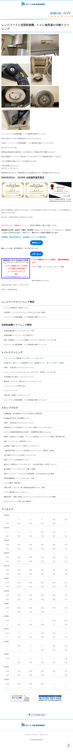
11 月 (18, 544)
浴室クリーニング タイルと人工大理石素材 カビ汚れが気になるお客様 (29, 474)
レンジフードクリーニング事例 (17, 301)
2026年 (6, 515)
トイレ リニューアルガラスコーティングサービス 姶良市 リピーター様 (30, 372)
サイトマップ (44, 734)
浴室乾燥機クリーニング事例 (16, 324)
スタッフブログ (9, 407)
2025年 (6, 528)
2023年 (6, 553)
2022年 (6, 566)
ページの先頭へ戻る (37, 715)
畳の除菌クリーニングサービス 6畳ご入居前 (19, 469)
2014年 (6, 667)
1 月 (66, 536)
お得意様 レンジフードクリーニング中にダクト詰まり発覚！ (25, 312)
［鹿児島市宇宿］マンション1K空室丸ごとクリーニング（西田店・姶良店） (30, 450)
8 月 (54, 519)
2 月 (54, 523)
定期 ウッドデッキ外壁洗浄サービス (16, 460)
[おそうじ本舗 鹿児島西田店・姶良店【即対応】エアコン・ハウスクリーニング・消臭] (36, 3)
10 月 (30, 544)
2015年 (6, 654)
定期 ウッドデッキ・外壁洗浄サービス (17, 441)
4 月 (30, 523)
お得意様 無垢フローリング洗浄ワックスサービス (21, 446)
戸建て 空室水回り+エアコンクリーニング (19, 367)
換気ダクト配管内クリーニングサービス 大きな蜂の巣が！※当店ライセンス (30, 464)
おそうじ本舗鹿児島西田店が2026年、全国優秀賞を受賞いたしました (28, 432)
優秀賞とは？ (36, 243)
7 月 (65, 519)
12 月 (7, 544)
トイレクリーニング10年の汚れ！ (15, 386)
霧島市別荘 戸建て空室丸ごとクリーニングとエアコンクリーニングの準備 (30, 497)
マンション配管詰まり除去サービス (16, 308)
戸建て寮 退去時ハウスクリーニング (17, 395)
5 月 (19, 523)
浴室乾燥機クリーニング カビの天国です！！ (20, 335)
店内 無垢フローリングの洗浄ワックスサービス (20, 455)
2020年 (6, 591)
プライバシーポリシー (31, 734)
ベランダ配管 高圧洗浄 (12, 483)
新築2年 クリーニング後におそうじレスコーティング (22, 381)
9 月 (42, 532)
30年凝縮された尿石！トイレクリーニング (18, 377)
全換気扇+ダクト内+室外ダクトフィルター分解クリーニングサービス (28, 427)
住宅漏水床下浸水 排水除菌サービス (17, 418)
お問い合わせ (36, 254)
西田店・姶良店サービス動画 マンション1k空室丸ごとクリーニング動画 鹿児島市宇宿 (34, 437)
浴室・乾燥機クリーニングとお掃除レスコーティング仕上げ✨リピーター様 (30, 340)
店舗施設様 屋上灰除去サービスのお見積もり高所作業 (23, 413)
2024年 (6, 540)
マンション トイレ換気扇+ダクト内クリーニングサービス (23, 358)
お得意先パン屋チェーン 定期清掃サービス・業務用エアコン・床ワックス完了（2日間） (34, 363)
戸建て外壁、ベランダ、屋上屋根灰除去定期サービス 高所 (24, 487)
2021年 (6, 578)
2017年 (6, 629)
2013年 (6, 679)
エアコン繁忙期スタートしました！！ (17, 492)
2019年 (6, 603)
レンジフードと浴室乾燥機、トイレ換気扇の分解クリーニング (25, 317)
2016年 (6, 641)
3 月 (42, 523)
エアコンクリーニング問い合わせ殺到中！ (18, 501)
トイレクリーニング (12, 352)
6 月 (7, 523)
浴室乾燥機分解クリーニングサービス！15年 (19, 331)
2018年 (6, 616)
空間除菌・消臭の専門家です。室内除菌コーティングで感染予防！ (24, 237)
